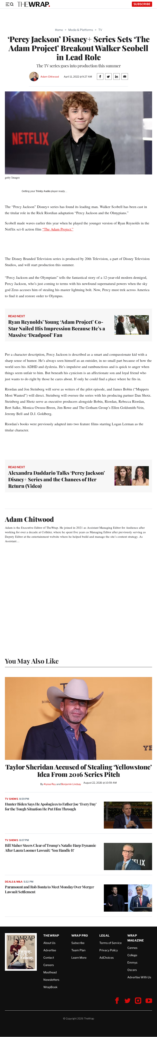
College (132, 955)
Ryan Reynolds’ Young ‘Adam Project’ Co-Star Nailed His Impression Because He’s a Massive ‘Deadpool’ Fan (56, 328)
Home (59, 29)
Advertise (49, 950)
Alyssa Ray (50, 784)
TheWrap (51, 935)
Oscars (132, 970)
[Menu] (9, 4)
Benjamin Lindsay (71, 784)
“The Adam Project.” (57, 229)
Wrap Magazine (135, 938)
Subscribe (141, 4)
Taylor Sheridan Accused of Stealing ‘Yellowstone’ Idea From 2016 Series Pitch (78, 770)
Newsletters (51, 979)
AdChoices (106, 957)
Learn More (78, 957)
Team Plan (78, 950)
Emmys (132, 962)
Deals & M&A (13, 881)
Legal (104, 935)
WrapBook (50, 987)
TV (100, 29)
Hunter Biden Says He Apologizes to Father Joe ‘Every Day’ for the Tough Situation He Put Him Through (51, 806)
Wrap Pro (79, 935)
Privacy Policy (108, 950)
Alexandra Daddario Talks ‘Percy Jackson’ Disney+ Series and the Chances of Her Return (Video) (56, 479)
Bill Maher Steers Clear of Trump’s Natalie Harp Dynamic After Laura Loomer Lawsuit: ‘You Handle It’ (50, 848)
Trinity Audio (43, 191)
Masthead (50, 972)
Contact (48, 957)
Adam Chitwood (49, 76)
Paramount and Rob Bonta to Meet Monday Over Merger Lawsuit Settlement (49, 889)
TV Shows (11, 798)
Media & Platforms (80, 29)
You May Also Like (32, 660)
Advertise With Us (139, 977)
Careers (48, 965)
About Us (49, 943)
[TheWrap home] (33, 4)
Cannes (132, 947)
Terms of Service (110, 943)
